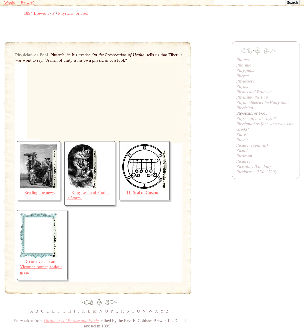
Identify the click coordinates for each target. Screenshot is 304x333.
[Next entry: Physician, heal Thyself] (111, 302)
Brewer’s (28, 2)
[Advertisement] (85, 30)
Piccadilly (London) (253, 166)
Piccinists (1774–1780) (256, 172)
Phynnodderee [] (262, 102)
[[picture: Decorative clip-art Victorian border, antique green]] (38, 256)
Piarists (242, 134)
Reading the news (39, 192)
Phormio (243, 65)
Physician (244, 107)
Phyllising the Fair (252, 97)
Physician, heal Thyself (256, 118)
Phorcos (243, 59)
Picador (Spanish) (252, 145)
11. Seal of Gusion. (142, 192)
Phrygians (245, 70)
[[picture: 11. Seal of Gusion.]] (144, 187)
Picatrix (243, 161)
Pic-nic (242, 139)
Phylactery (245, 81)
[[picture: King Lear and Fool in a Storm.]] (82, 187)
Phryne (242, 75)
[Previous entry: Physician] (87, 302)
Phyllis (242, 86)
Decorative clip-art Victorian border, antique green (41, 266)
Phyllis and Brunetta (254, 91)
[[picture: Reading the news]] (38, 187)
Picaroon (244, 155)
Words (9, 2)
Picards (242, 150)
